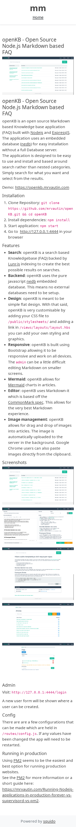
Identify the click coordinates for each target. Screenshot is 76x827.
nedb (26, 143)
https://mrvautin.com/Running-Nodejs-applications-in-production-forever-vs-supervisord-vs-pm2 (37, 795)
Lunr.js (14, 263)
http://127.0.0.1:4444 (39, 231)
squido (49, 821)
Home (38, 17)
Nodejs (36, 132)
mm (38, 7)
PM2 (17, 760)
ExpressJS (60, 132)
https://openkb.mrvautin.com (42, 187)
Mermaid (16, 384)
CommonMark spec (25, 402)
